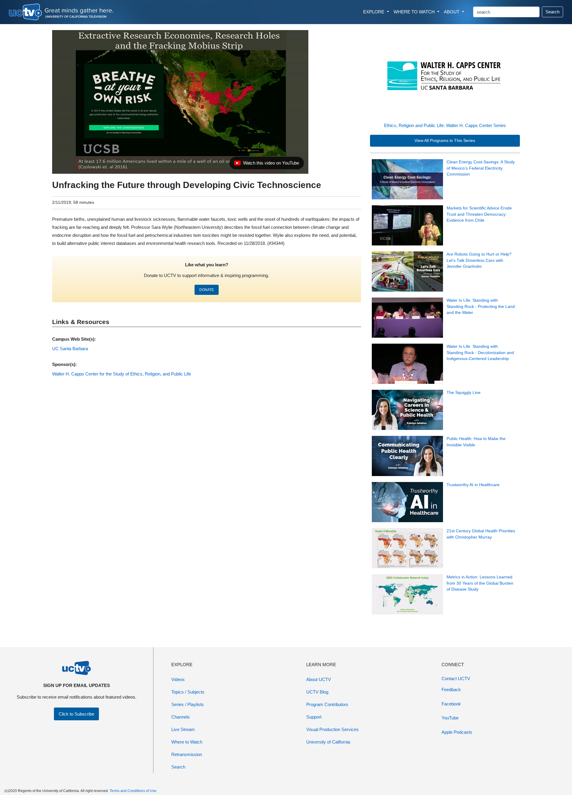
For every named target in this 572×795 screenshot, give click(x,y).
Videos (178, 679)
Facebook (451, 703)
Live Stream (183, 729)
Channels (180, 716)
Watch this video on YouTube (266, 164)
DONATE (206, 290)
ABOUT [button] (452, 11)
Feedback (451, 689)
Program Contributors (327, 704)
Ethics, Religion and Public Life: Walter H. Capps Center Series (445, 125)
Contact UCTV (456, 678)
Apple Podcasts (457, 732)
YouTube (450, 717)
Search (552, 11)
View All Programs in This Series (444, 140)
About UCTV (318, 679)
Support (313, 716)
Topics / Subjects (187, 691)
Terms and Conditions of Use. (133, 791)
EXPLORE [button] (374, 11)
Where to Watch (186, 741)
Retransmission (186, 754)
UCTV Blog (317, 691)
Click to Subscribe (76, 713)
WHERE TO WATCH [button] (415, 11)
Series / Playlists (187, 704)
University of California (328, 741)
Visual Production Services (332, 729)
